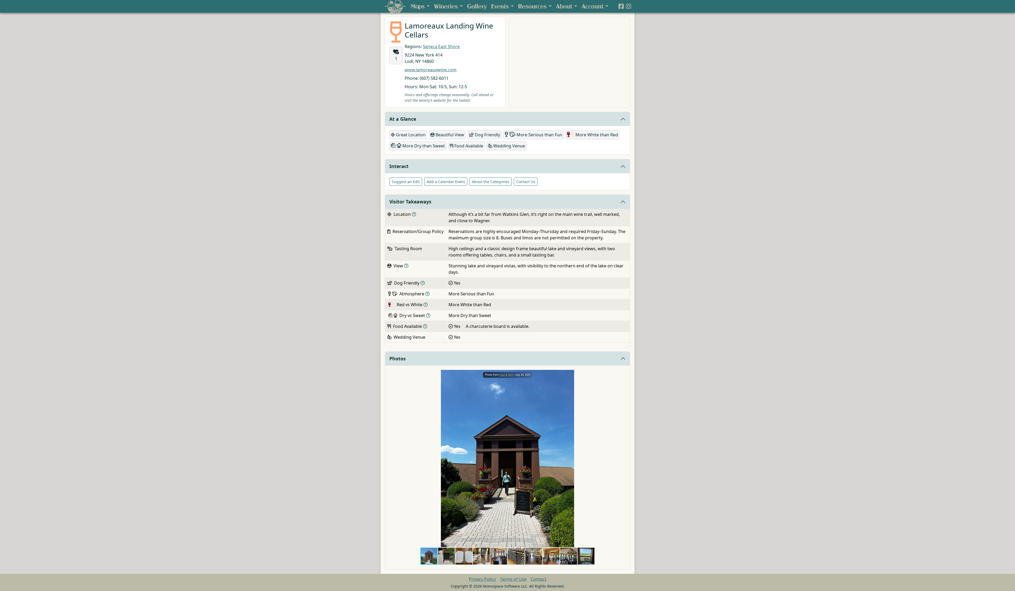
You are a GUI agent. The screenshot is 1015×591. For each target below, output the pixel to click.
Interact (399, 166)
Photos (397, 358)
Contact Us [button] (525, 181)
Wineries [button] (447, 6)
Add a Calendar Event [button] (446, 181)
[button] (621, 374)
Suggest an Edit (406, 181)
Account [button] (593, 6)
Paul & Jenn (506, 374)
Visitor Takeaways (410, 201)
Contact (538, 579)
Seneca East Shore (441, 46)
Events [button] (501, 6)
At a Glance (402, 119)
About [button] (565, 6)
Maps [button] (419, 6)
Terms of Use (513, 579)
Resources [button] (533, 6)
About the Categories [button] (490, 181)
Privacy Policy (482, 579)
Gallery (477, 6)
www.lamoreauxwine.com (430, 70)
